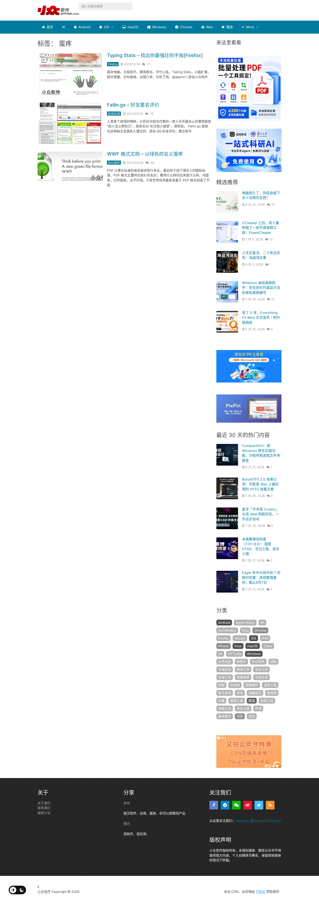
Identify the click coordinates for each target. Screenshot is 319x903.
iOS (106, 27)
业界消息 (224, 662)
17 (148, 64)
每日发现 (224, 693)
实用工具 (224, 677)
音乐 (251, 716)
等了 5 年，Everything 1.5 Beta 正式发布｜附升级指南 (261, 317)
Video (267, 646)
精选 (229, 27)
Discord (275, 821)
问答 (240, 716)
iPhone (223, 646)
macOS (132, 27)
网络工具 (224, 708)
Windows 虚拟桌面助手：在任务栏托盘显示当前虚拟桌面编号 (261, 288)
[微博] (247, 805)
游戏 (240, 693)
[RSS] (270, 805)
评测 (258, 708)
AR (262, 623)
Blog (245, 630)
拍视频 (235, 685)
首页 (49, 27)
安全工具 (261, 669)
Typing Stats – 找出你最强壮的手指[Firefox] (155, 55)
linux (238, 646)
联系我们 (44, 808)
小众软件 (44, 892)
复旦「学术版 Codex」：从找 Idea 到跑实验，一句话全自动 (261, 514)
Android (83, 27)
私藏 (221, 701)
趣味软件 (224, 716)
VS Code (234, 654)
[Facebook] (213, 805)
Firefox (113, 64)
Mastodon (243, 821)
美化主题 (243, 708)
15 (151, 113)
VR (220, 654)
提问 (126, 824)
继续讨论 (44, 813)
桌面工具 (270, 685)
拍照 (221, 685)
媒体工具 (243, 669)
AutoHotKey (227, 630)
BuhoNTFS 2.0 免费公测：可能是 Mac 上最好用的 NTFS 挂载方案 (260, 484)
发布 (126, 803)
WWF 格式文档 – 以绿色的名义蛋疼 (145, 154)
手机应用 (261, 677)
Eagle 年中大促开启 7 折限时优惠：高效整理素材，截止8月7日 (261, 577)
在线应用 (114, 113)
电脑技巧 (254, 693)
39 (152, 162)
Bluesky (259, 821)
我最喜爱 (243, 677)
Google (239, 638)
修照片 (241, 662)
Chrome (185, 27)
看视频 (272, 693)
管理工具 (236, 701)
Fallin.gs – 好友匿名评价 (133, 105)
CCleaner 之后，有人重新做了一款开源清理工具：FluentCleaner (260, 228)
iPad (265, 638)
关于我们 (44, 803)
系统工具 (266, 701)
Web (209, 27)
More (249, 27)
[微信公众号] (236, 805)
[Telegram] (225, 805)
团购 (273, 662)
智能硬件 (251, 685)
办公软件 (114, 162)
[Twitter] (259, 805)
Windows (158, 27)
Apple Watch (245, 623)
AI (63, 27)
